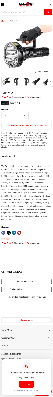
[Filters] (4, 289)
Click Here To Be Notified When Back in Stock (26, 125)
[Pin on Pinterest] (19, 233)
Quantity (4, 109)
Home (4, 21)
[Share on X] (9, 233)
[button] (6, 81)
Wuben (7, 239)
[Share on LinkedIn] (14, 233)
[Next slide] (50, 82)
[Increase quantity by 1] (25, 115)
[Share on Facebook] (3, 233)
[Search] (48, 12)
